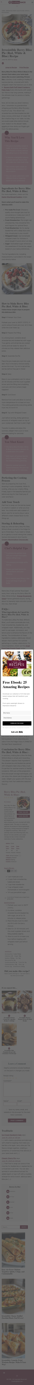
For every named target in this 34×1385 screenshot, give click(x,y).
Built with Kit (17, 732)
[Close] (30, 652)
